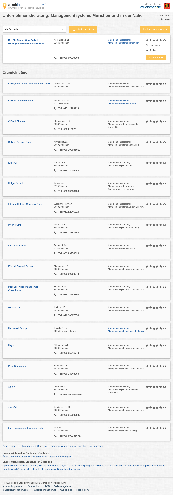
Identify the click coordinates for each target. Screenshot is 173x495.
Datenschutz (34, 486)
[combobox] (4, 29)
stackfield (13, 407)
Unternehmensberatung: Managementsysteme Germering (123, 102)
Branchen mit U (30, 446)
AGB (47, 486)
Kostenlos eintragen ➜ (155, 29)
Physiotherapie (49, 469)
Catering (33, 465)
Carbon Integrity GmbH (20, 100)
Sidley (11, 386)
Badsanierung (20, 465)
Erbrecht (35, 469)
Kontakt (153, 50)
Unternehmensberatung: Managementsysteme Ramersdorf (123, 41)
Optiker (147, 465)
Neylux (12, 345)
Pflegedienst (158, 465)
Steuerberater (64, 469)
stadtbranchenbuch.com (15, 489)
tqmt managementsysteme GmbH (26, 428)
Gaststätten (53, 465)
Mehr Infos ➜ (156, 57)
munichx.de (66, 489)
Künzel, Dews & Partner (21, 266)
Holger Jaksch (15, 183)
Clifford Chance (16, 121)
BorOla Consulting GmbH (26, 42)
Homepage (155, 45)
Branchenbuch (10, 446)
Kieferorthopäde (118, 465)
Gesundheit (15, 456)
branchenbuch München (32, 5)
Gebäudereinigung (80, 465)
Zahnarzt (77, 469)
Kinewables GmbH (18, 245)
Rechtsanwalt (10, 469)
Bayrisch (64, 465)
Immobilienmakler (99, 465)
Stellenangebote (62, 486)
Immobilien (41, 456)
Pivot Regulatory (17, 366)
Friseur (42, 465)
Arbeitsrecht (23, 469)
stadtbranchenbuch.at (44, 489)
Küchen (132, 465)
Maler (140, 465)
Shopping (66, 456)
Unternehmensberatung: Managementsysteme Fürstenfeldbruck (126, 329)
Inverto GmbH (15, 224)
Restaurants (54, 456)
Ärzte (5, 456)
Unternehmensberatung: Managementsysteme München (73, 446)
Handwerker (28, 456)
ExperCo (13, 162)
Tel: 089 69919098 (68, 57)
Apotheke (8, 465)
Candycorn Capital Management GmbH (29, 83)
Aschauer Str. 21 (61, 41)
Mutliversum (14, 307)
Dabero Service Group (20, 142)
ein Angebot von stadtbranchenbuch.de (26, 8)
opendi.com (82, 489)
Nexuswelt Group (17, 328)
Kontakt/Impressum (13, 486)
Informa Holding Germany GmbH (26, 204)
